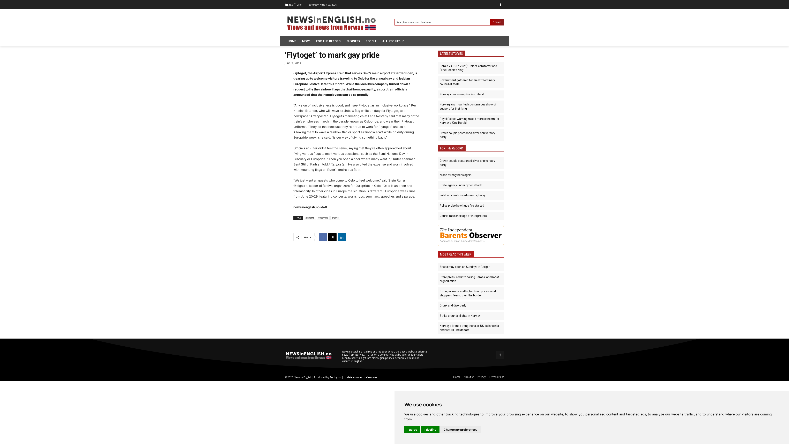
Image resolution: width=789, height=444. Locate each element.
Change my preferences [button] (460, 429)
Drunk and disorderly (453, 305)
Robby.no (335, 377)
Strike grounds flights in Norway (460, 315)
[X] (332, 237)
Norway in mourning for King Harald (462, 94)
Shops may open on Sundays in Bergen (465, 266)
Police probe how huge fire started (462, 205)
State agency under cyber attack (461, 185)
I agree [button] (412, 429)
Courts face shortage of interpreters (463, 215)
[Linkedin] (342, 237)
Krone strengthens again (456, 175)
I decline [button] (430, 429)
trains (335, 217)
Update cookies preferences (360, 377)
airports (309, 217)
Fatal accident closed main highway (463, 195)
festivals (323, 217)
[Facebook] (500, 4)
